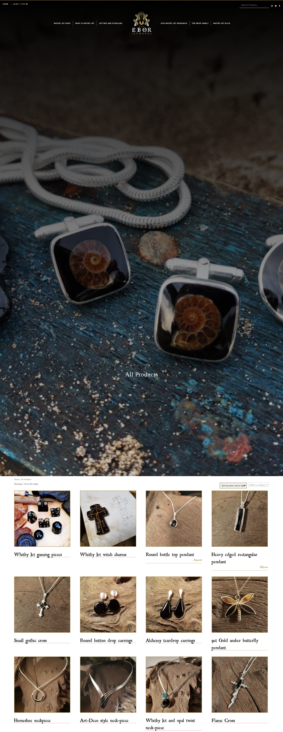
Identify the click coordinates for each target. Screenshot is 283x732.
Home (16, 479)
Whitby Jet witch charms (103, 553)
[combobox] (258, 485)
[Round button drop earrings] (108, 604)
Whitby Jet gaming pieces (38, 553)
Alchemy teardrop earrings (170, 639)
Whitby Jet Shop (62, 23)
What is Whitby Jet (84, 23)
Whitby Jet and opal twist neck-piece (170, 723)
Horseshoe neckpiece (32, 719)
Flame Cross (223, 719)
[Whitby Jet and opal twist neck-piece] (174, 685)
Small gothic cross (30, 639)
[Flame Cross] (240, 685)
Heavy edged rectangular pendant (234, 557)
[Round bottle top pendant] (174, 519)
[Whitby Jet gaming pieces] (42, 519)
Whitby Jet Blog (221, 23)
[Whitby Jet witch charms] (108, 519)
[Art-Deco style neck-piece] (108, 685)
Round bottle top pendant (170, 553)
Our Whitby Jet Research (174, 23)
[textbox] (258, 485)
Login (5, 4)
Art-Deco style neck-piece (104, 719)
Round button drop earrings (106, 639)
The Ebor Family (200, 23)
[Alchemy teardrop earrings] (174, 604)
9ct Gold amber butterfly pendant (235, 643)
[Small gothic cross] (42, 604)
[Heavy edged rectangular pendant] (240, 519)
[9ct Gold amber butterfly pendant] (240, 604)
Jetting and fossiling (110, 23)
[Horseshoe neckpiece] (42, 685)
